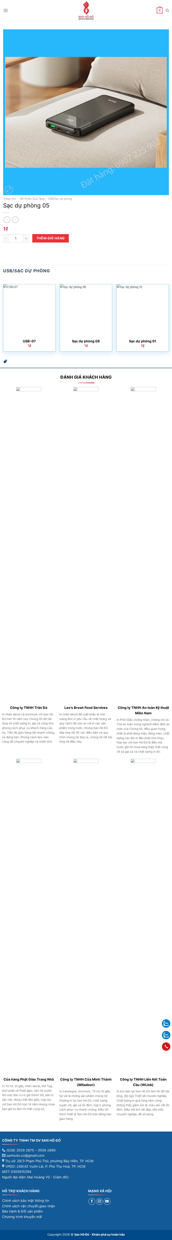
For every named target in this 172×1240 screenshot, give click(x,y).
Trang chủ (9, 198)
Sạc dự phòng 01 (142, 341)
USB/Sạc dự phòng (60, 198)
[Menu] (5, 10)
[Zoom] (9, 190)
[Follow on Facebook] (91, 1201)
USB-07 (29, 341)
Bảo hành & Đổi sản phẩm (22, 1211)
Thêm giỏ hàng (50, 238)
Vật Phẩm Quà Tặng (32, 198)
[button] (5, 362)
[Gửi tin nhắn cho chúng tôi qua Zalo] (166, 1023)
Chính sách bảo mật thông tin (25, 1200)
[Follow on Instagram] (99, 1201)
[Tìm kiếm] (167, 10)
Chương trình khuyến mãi (22, 1217)
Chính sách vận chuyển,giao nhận (28, 1206)
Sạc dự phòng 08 (86, 341)
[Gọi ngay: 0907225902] (166, 1046)
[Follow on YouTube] (107, 1201)
